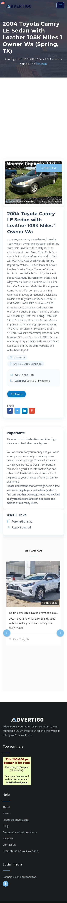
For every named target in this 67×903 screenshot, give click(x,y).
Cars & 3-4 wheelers (38, 380)
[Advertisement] (33, 112)
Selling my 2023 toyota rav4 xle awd (33, 613)
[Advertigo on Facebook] (5, 884)
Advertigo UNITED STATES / (21, 59)
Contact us (9, 844)
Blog (5, 826)
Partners (8, 838)
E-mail (18, 394)
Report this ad (21, 527)
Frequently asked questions (20, 832)
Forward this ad (22, 521)
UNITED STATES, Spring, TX (27, 363)
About (6, 807)
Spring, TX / (28, 63)
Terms (7, 813)
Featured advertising (15, 819)
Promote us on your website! (21, 851)
